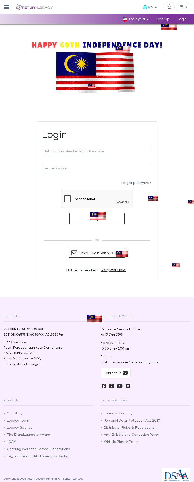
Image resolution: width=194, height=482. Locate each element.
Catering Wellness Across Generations (38, 449)
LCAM (11, 442)
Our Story (14, 413)
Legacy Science (20, 427)
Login (97, 218)
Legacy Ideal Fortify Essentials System (39, 456)
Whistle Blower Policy (121, 442)
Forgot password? (136, 183)
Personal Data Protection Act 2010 (132, 420)
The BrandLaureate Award (28, 434)
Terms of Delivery (118, 413)
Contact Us (113, 373)
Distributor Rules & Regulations (129, 427)
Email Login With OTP (98, 252)
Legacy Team (18, 420)
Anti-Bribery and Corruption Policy (131, 434)
